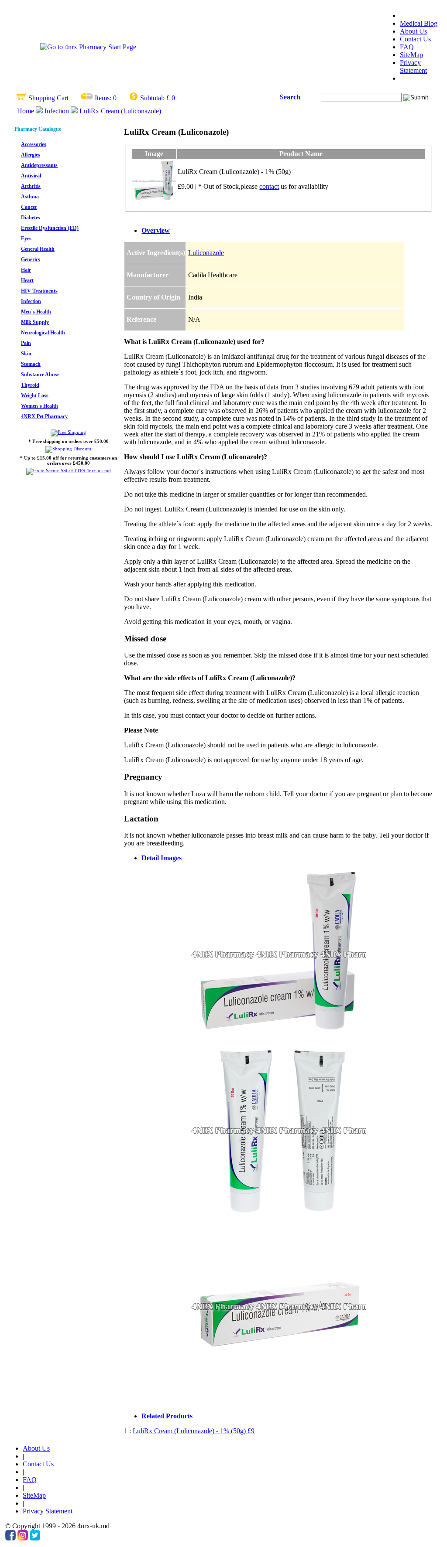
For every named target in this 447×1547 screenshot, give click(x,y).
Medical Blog (418, 23)
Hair (26, 270)
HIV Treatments (39, 291)
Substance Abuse (40, 374)
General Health (38, 249)
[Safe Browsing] (68, 470)
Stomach (31, 364)
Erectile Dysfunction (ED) (50, 228)
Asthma (30, 197)
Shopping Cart (48, 98)
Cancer (29, 207)
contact (269, 186)
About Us (413, 31)
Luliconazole (206, 252)
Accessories (33, 144)
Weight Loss (34, 395)
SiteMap (411, 54)
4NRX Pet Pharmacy (44, 416)
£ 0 (170, 98)
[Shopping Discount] (68, 448)
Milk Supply (35, 322)
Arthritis (31, 186)
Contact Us (415, 39)
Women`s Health (39, 406)
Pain (26, 343)
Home (25, 111)
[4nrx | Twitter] (35, 1538)
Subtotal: (152, 98)
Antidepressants (39, 165)
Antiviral (31, 176)
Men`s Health (36, 312)
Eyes (26, 238)
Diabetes (30, 218)
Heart (27, 280)
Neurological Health (43, 333)
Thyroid (30, 385)
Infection (57, 111)
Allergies (30, 155)
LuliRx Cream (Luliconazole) (120, 111)
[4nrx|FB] (10, 1538)
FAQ (407, 47)
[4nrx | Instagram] (22, 1538)
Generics (30, 259)
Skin (26, 354)
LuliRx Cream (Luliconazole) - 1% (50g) (193, 1431)
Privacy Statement (413, 66)
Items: (103, 98)
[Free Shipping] (68, 432)
